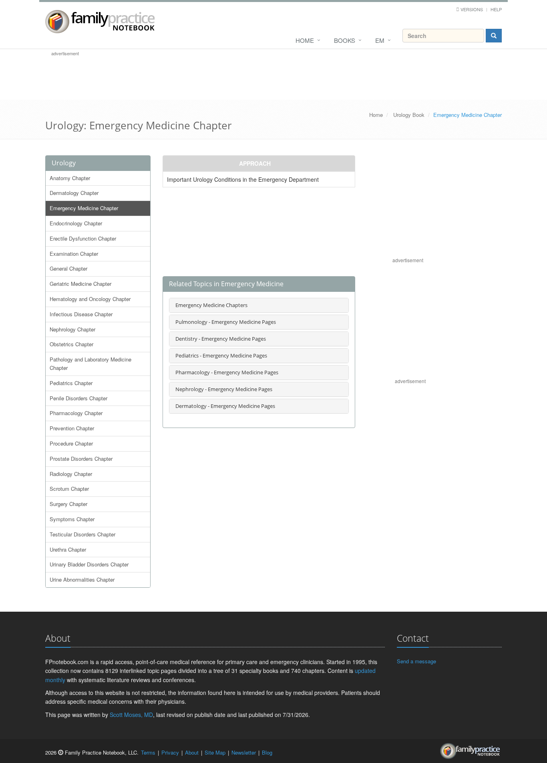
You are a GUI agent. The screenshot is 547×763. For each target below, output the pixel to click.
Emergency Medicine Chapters (211, 305)
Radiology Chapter (71, 474)
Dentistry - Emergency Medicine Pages (220, 338)
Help (496, 9)
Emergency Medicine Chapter (84, 208)
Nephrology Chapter (72, 329)
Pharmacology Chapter (76, 413)
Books (344, 40)
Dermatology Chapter (74, 193)
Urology (64, 163)
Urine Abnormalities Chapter (82, 579)
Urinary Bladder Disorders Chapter (89, 564)
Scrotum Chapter (69, 488)
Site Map (215, 752)
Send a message (416, 661)
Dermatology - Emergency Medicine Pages (225, 406)
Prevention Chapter (72, 428)
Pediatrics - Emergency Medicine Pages (221, 355)
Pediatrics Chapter (71, 383)
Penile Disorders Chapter (78, 398)
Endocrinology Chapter (76, 223)
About (192, 752)
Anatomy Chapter (70, 178)
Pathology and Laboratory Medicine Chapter (90, 363)
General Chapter (68, 268)
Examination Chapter (74, 253)
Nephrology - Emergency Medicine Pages (223, 389)
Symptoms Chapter (72, 519)
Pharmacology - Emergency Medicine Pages (226, 372)
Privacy (170, 752)
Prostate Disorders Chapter (81, 458)
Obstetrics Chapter (71, 344)
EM (379, 40)
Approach (255, 163)
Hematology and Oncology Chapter (90, 299)
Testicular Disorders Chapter (82, 534)
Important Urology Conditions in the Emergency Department (243, 179)
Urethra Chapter (68, 549)
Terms (148, 752)
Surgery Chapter (68, 504)
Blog (267, 752)
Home (305, 40)
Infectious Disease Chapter (81, 314)
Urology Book (408, 114)
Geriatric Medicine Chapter (80, 283)
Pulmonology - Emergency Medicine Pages (225, 321)
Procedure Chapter (71, 443)
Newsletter (243, 752)
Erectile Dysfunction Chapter (83, 238)
